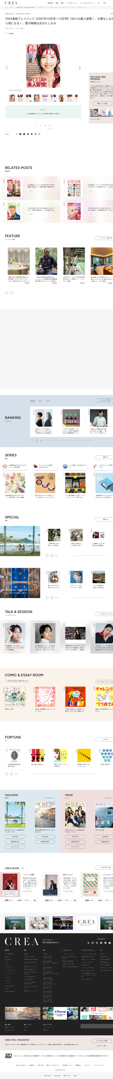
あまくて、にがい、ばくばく (88, 970)
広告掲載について (66, 1065)
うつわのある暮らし (29, 979)
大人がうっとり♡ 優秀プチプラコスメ (31, 987)
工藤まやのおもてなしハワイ (31, 966)
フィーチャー (8, 983)
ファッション (8, 973)
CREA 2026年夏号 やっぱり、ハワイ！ (48, 957)
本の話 (75, 1075)
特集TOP (45, 954)
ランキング (7, 977)
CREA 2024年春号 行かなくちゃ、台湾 (48, 1001)
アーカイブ (7, 980)
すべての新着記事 (9, 954)
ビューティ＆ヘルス (9, 970)
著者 (25, 1030)
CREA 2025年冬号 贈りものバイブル (47, 987)
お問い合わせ (41, 1065)
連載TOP (26, 954)
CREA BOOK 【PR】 (10, 1030)
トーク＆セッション (71, 3)
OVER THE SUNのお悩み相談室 (69, 966)
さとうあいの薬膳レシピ (30, 976)
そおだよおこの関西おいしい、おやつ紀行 (31, 973)
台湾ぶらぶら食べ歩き (29, 956)
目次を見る (15, 836)
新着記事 (50, 3)
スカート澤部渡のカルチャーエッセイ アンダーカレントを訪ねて (88, 975)
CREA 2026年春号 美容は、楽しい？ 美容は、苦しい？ (50, 963)
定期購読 (77, 1065)
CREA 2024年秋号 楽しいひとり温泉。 (48, 992)
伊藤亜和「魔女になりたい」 (88, 956)
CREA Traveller (47, 1075)
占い (98, 3)
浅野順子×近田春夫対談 (67, 961)
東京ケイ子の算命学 (105, 965)
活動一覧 (45, 1030)
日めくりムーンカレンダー (106, 967)
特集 (62, 3)
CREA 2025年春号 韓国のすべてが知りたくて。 (50, 983)
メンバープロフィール (48, 1027)
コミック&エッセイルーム (87, 3)
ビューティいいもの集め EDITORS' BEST (30, 983)
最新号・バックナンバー (11, 1027)
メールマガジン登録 (101, 1041)
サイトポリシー (88, 1065)
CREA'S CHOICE (9, 986)
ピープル (26, 1027)
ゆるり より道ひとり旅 (86, 979)
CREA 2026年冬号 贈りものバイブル (47, 968)
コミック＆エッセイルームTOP (88, 954)
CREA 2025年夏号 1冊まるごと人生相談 (48, 978)
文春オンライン (67, 1075)
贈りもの (7, 956)
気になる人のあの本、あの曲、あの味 (69, 957)
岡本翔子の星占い (104, 956)
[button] (7, 68)
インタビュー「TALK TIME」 (88, 967)
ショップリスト (15, 847)
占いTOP (102, 954)
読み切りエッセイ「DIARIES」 (88, 959)
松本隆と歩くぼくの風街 (68, 964)
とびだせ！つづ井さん (86, 962)
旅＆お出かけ (8, 959)
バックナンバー (48, 798)
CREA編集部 (11, 33)
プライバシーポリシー (99, 1065)
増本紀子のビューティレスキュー (31, 991)
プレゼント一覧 (94, 119)
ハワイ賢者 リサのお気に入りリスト (31, 963)
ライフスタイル (8, 967)
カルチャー (7, 965)
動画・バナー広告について (53, 1065)
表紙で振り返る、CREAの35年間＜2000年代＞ (18, 14)
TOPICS (7, 988)
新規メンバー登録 (102, 103)
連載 (57, 3)
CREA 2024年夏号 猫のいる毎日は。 (47, 996)
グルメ (6, 962)
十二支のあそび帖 (85, 965)
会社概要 (31, 1065)
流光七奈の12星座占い (105, 959)
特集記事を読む (15, 841)
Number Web (57, 1075)
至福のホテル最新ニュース (30, 969)
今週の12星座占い (104, 962)
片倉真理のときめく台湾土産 (31, 959)
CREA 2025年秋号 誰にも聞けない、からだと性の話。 (50, 973)
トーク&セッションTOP (67, 954)
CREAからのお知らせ (10, 991)
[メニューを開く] (104, 3)
